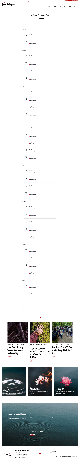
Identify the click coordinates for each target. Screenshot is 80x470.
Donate (61, 2)
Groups (69, 6)
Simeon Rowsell (74, 459)
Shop (49, 2)
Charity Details (53, 451)
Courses (49, 6)
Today (41, 305)
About (75, 6)
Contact (51, 450)
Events (55, 6)
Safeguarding (52, 453)
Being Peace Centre (39, 2)
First (31, 417)
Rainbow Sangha (33, 35)
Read (9, 356)
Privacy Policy (52, 452)
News (55, 2)
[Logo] (9, 3)
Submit (32, 434)
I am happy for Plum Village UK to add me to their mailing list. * (48, 428)
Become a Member (71, 2)
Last (52, 417)
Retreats (62, 6)
